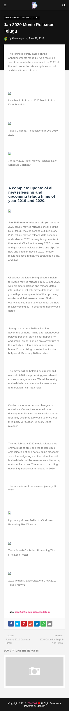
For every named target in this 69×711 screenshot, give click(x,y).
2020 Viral (31, 703)
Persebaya (18, 38)
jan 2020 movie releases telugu (32, 612)
